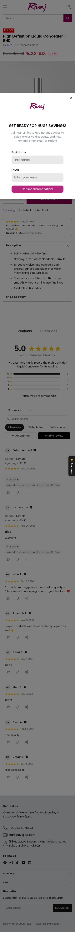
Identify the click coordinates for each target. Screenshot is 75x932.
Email (15, 170)
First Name (19, 152)
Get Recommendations (37, 189)
